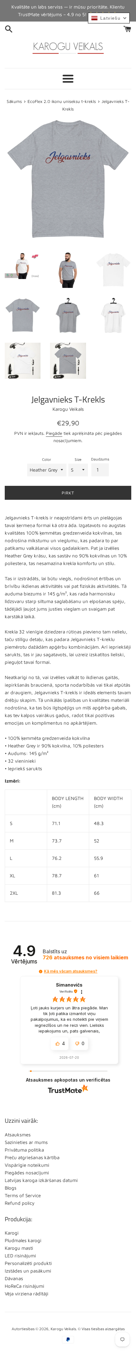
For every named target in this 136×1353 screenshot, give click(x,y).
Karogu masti (19, 1248)
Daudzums (100, 459)
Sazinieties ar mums (26, 1142)
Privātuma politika (24, 1150)
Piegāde (54, 433)
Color (46, 459)
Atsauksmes (18, 1134)
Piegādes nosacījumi (27, 1172)
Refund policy (19, 1203)
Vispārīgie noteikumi (27, 1165)
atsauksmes (85, 958)
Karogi (12, 1232)
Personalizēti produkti (28, 1263)
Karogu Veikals (63, 1328)
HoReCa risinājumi (24, 1286)
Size (78, 459)
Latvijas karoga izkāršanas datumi (41, 1180)
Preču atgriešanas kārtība (32, 1157)
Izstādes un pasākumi (28, 1271)
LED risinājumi (20, 1255)
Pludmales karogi (23, 1240)
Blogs (10, 1188)
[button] (41, 971)
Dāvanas (14, 1278)
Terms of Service (23, 1195)
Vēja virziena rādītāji (26, 1293)
